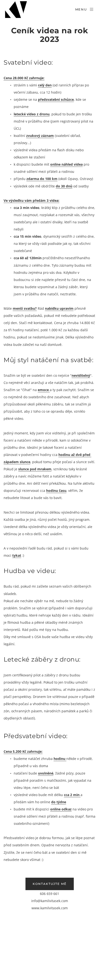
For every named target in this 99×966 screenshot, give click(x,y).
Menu (81, 9)
